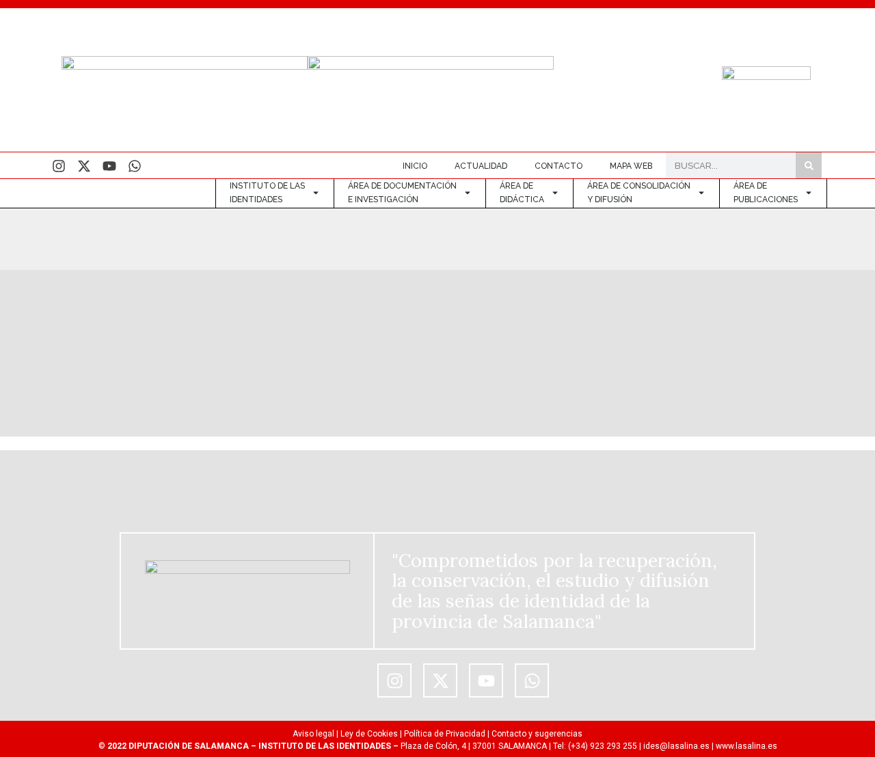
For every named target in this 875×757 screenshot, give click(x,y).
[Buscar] (809, 165)
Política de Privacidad (444, 734)
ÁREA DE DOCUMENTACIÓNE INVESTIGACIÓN (402, 192)
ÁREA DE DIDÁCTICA (522, 192)
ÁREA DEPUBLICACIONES (765, 192)
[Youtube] (109, 166)
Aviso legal (313, 734)
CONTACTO (558, 166)
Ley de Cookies (369, 734)
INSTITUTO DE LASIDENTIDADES (267, 192)
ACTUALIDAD (481, 166)
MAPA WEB (631, 166)
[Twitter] (84, 166)
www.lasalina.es (746, 746)
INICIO (415, 166)
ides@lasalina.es (676, 746)
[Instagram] (59, 166)
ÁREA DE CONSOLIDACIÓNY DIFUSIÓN (638, 192)
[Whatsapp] (135, 166)
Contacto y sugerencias (537, 734)
